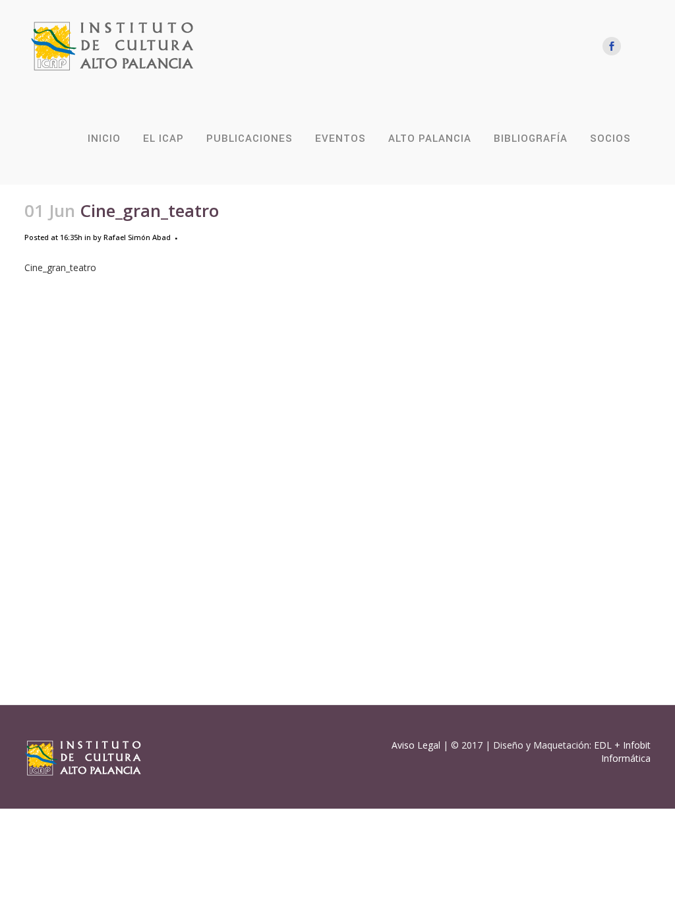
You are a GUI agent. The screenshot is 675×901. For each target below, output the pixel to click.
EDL (603, 745)
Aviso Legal (416, 745)
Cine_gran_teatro (60, 267)
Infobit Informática (626, 751)
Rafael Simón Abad (137, 237)
